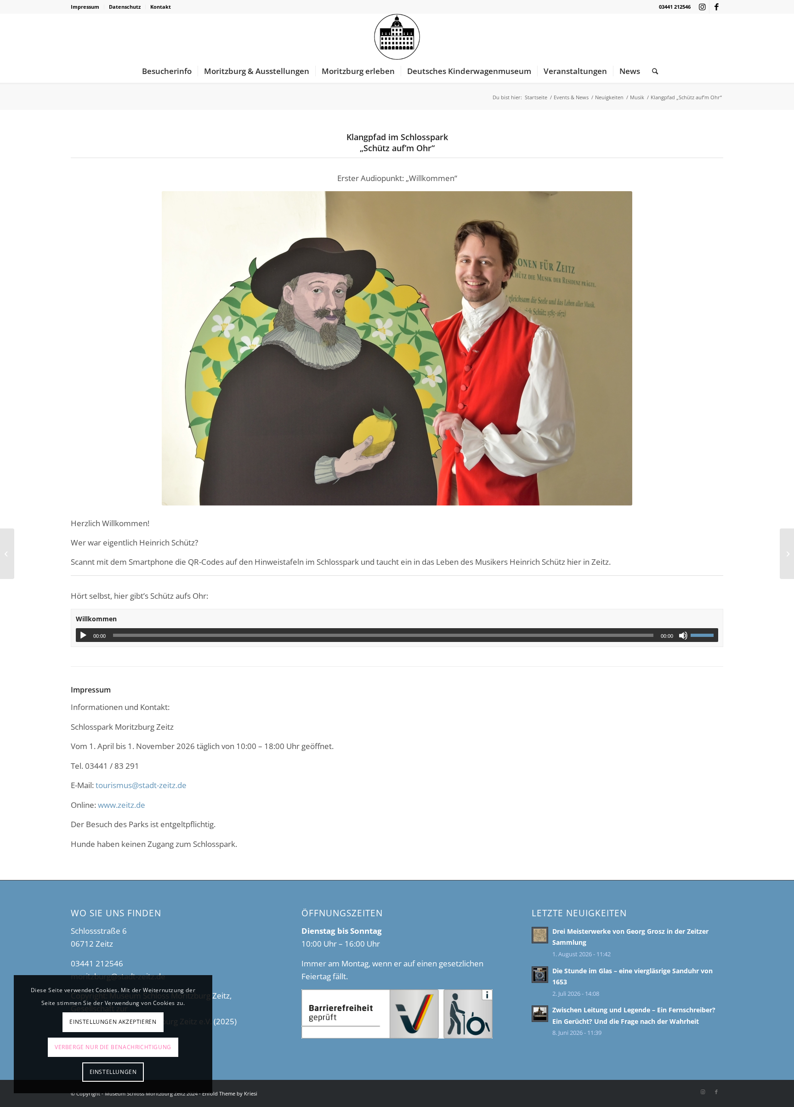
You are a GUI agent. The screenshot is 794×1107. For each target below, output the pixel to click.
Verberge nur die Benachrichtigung (113, 1047)
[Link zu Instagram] (702, 7)
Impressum (85, 6)
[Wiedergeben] (83, 635)
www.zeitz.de (121, 805)
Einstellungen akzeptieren (112, 1022)
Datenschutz (125, 6)
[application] (397, 635)
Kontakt (160, 6)
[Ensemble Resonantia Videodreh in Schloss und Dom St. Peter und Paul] (7, 553)
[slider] (704, 635)
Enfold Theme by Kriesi (229, 1093)
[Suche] (652, 71)
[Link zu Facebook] (716, 7)
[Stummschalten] (683, 635)
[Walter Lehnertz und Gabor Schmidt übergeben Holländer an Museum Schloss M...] (787, 553)
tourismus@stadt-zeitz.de (141, 785)
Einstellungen (113, 1072)
